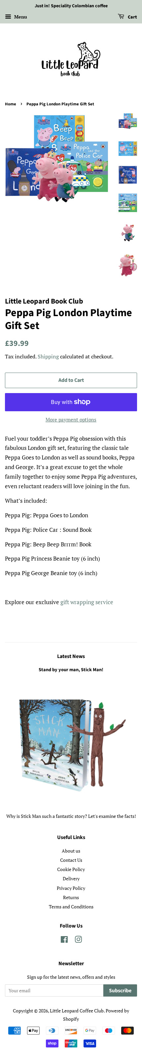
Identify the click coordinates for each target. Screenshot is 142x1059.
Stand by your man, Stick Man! (71, 669)
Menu (20, 17)
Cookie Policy (71, 869)
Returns (71, 897)
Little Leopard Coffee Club (77, 1010)
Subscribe (120, 990)
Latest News (71, 656)
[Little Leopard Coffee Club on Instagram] (78, 940)
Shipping (48, 356)
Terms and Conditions (71, 906)
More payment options (71, 419)
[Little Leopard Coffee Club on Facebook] (64, 940)
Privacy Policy (71, 888)
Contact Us (71, 860)
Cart (132, 17)
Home (10, 104)
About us (71, 851)
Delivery (71, 878)
